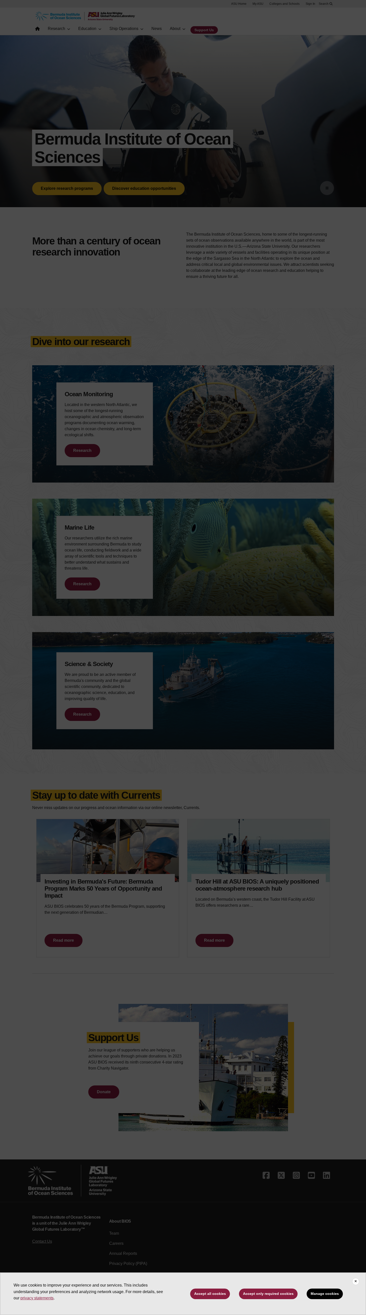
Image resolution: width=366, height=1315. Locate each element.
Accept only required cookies (268, 1294)
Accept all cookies (210, 1294)
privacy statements (37, 1298)
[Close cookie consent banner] (355, 1281)
